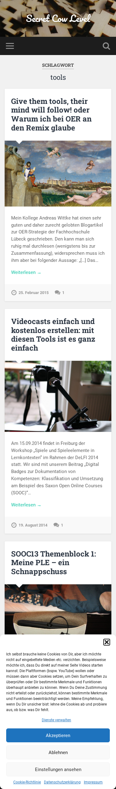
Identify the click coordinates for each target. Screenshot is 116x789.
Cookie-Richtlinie (27, 782)
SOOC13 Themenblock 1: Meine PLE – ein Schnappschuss (53, 563)
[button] (107, 642)
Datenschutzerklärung (62, 782)
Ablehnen (58, 752)
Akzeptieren (58, 735)
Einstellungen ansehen (58, 769)
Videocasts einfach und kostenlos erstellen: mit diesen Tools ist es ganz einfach (53, 334)
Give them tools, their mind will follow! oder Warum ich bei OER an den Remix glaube (51, 114)
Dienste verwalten (56, 720)
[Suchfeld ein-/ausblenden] (106, 46)
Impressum (93, 782)
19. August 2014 (33, 525)
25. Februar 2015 (34, 292)
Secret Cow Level (58, 18)
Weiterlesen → (26, 272)
